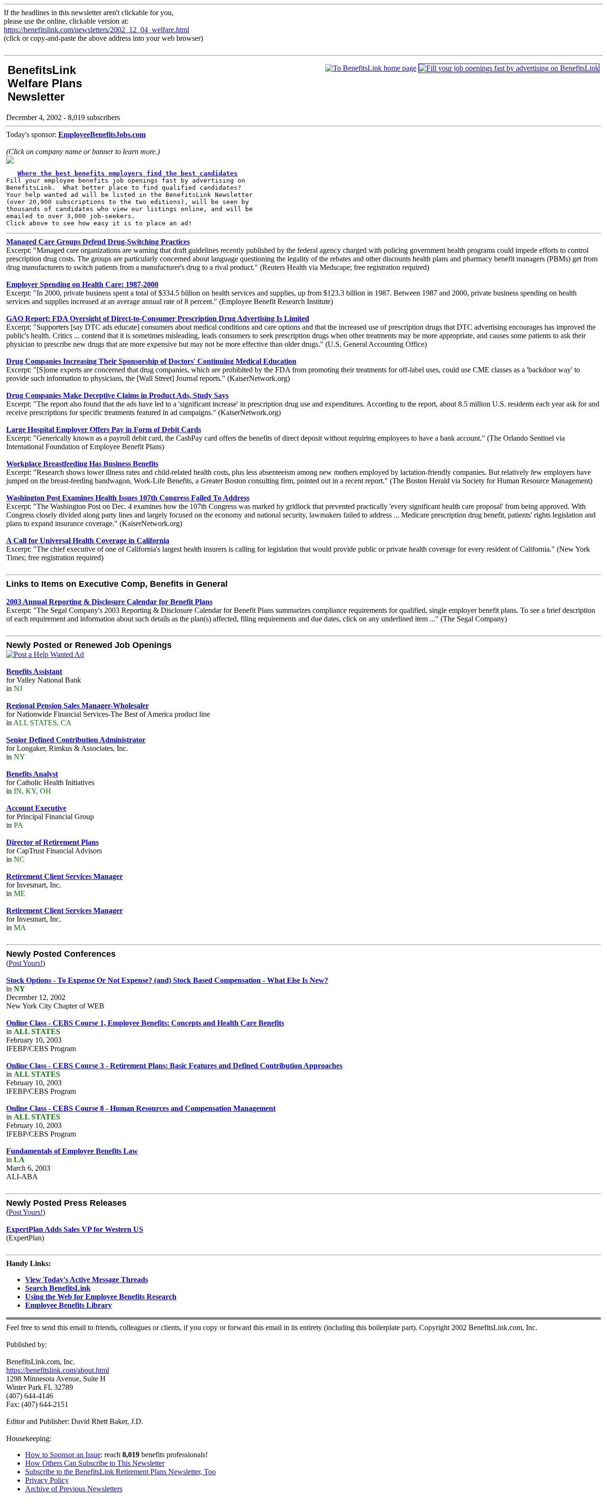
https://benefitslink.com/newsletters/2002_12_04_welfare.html (96, 30)
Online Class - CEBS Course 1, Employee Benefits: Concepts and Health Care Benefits (145, 1023)
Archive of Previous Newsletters (73, 1489)
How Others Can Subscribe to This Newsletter (95, 1463)
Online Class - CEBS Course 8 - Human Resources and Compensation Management (141, 1108)
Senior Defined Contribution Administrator (76, 740)
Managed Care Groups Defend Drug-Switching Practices (98, 242)
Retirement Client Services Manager (64, 876)
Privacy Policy (47, 1480)
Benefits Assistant (34, 671)
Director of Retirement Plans (52, 842)
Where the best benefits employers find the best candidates (128, 173)
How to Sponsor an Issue (63, 1455)
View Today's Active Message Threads (86, 1280)
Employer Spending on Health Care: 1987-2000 (82, 284)
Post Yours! (26, 963)
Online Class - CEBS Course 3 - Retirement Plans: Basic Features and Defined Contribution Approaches (174, 1066)
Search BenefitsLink (58, 1288)
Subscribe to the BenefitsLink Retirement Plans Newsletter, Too (120, 1472)
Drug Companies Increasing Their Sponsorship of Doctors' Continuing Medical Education (151, 361)
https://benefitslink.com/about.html (57, 1370)
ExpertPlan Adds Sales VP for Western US (74, 1229)
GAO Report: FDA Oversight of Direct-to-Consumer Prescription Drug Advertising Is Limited (157, 318)
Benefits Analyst (32, 774)
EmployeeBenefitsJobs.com (102, 134)
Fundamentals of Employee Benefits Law (72, 1151)
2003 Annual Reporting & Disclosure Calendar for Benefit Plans (109, 602)
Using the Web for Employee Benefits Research (100, 1297)
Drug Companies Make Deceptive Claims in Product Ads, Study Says (117, 395)
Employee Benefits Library (68, 1305)
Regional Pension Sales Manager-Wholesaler (77, 706)
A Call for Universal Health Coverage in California (87, 540)
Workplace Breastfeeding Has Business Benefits (82, 464)
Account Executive (36, 808)
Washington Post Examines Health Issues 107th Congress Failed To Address (127, 498)
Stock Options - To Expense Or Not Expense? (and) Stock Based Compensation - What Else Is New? (167, 980)
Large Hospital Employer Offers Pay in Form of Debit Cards (103, 429)
